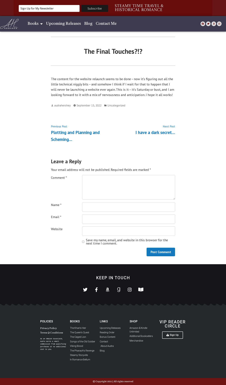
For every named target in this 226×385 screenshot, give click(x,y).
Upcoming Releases (63, 24)
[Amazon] (213, 23)
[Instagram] (219, 23)
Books (33, 24)
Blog (88, 24)
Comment (59, 177)
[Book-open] (140, 289)
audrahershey (62, 105)
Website (57, 229)
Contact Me (106, 24)
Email (56, 217)
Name (56, 205)
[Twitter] (208, 23)
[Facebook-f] (96, 289)
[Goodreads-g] (118, 289)
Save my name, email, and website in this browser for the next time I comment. (127, 241)
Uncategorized (116, 105)
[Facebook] (203, 23)
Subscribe (95, 8)
